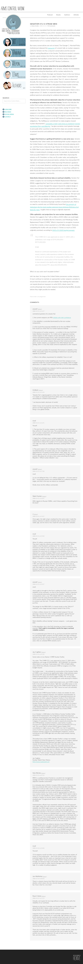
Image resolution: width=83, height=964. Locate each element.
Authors (67, 15)
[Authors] (14, 85)
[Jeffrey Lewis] (14, 74)
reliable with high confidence (62, 317)
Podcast (50, 15)
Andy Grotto (35, 26)
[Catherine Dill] (14, 42)
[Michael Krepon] (14, 64)
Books (58, 15)
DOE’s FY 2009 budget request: (63, 230)
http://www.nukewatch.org (41, 762)
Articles (76, 15)
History (40, 309)
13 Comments (51, 26)
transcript (51, 48)
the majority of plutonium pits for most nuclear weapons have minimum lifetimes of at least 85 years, (54, 207)
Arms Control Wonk (41, 7)
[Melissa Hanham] (14, 53)
